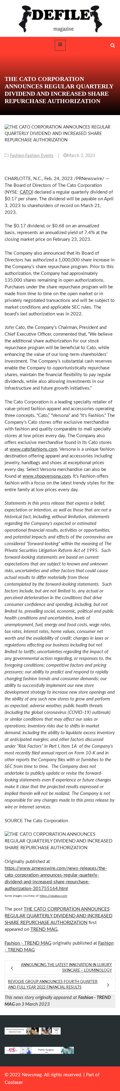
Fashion (17, 156)
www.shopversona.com (46, 476)
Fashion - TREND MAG (28, 943)
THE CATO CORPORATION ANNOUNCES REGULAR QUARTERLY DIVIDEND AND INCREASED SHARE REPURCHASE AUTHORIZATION (58, 916)
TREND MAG (44, 929)
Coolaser (14, 1082)
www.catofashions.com (33, 449)
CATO (26, 192)
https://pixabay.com (53, 895)
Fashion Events (39, 156)
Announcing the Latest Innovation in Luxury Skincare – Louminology (66, 967)
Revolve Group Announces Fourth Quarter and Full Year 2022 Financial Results (53, 984)
